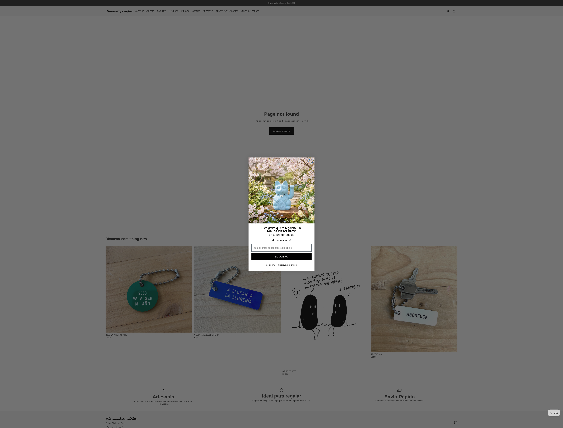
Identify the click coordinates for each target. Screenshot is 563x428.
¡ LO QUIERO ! (281, 256)
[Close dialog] (311, 161)
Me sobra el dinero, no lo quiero (281, 265)
